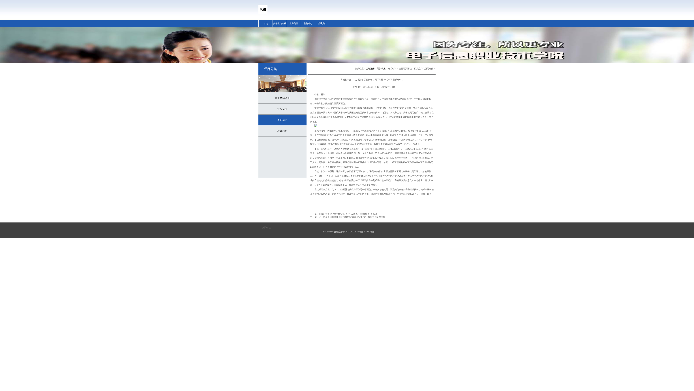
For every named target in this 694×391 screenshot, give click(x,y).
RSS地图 (359, 231)
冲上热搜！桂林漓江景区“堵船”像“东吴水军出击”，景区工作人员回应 (352, 217)
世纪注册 (370, 68)
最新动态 (308, 23)
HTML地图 (369, 231)
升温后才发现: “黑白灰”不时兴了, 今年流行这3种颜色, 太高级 (348, 214)
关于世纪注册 (279, 23)
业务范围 (294, 23)
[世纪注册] (262, 13)
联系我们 (322, 23)
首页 (266, 23)
